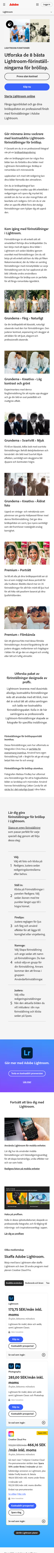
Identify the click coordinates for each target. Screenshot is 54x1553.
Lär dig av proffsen (14, 1233)
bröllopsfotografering (25, 152)
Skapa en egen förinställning (24, 827)
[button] (37, 4)
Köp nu (27, 86)
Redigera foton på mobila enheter (22, 1168)
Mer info (22, 1494)
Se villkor (12, 1494)
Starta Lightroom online (19, 96)
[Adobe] (14, 4)
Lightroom (8, 12)
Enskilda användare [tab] (14, 1283)
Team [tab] (48, 1283)
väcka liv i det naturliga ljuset (19, 789)
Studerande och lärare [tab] (34, 1283)
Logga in (46, 4)
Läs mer (27, 1082)
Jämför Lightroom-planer (27, 1533)
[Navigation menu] (4, 4)
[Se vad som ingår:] (44, 1355)
